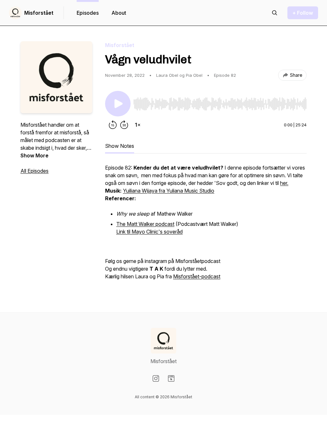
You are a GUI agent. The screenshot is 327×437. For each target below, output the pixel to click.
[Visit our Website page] (171, 378)
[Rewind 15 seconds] (112, 124)
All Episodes (34, 171)
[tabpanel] (206, 225)
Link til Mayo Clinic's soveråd (149, 231)
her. (284, 183)
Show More (34, 155)
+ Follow (303, 13)
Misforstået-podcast (196, 276)
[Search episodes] (274, 13)
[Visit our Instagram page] (156, 378)
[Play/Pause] (118, 103)
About (118, 13)
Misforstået (38, 13)
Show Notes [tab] (119, 146)
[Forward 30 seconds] (124, 124)
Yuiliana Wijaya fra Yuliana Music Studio (168, 190)
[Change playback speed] (137, 124)
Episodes (88, 13)
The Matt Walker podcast (145, 224)
